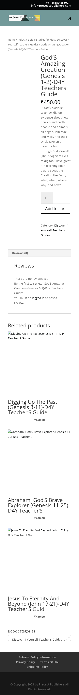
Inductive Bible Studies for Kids (36, 39)
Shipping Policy (37, 667)
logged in (38, 298)
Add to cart (55, 208)
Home (11, 39)
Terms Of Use (49, 662)
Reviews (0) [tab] (20, 253)
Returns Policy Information (37, 657)
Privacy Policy (25, 662)
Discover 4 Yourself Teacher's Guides (54, 230)
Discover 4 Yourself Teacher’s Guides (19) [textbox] (39, 639)
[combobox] (39, 638)
